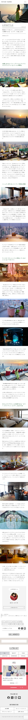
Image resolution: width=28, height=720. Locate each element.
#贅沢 (14, 624)
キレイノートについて (21, 708)
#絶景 (10, 624)
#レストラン (4, 624)
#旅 (22, 624)
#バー (3, 621)
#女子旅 (20, 621)
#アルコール (9, 621)
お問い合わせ (21, 711)
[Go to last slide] (1, 673)
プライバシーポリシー (7, 711)
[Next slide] (27, 673)
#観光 (19, 624)
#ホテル (15, 621)
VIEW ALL (12, 683)
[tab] (10, 687)
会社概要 (7, 708)
